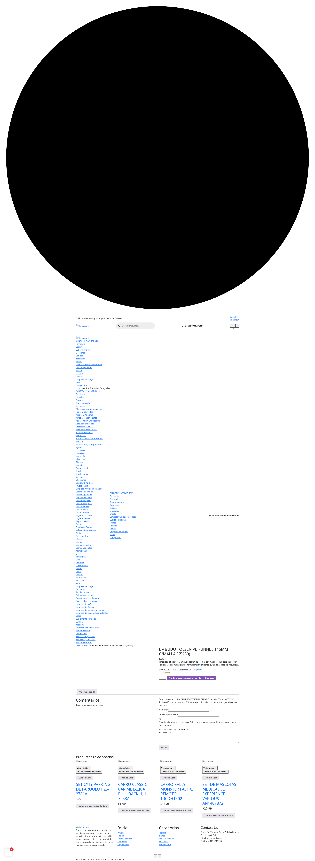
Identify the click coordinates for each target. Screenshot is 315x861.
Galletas (79, 477)
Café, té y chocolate (85, 423)
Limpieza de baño (84, 604)
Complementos (83, 468)
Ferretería (80, 344)
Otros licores (82, 565)
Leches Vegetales (84, 548)
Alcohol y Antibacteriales (87, 627)
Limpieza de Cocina (85, 607)
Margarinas (81, 550)
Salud (78, 382)
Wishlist (233, 316)
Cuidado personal (84, 367)
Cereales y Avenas (84, 426)
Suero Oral (81, 621)
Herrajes (80, 397)
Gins (78, 559)
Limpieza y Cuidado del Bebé (89, 364)
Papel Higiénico (83, 521)
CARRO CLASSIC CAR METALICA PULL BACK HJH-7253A (133, 791)
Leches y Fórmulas (84, 491)
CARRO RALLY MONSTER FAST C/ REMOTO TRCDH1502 (177, 791)
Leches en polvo (83, 545)
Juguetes (80, 465)
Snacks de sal (82, 474)
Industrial (80, 589)
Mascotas (80, 358)
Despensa (80, 352)
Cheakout (234, 319)
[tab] (87, 691)
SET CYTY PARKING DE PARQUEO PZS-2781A (93, 789)
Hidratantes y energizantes (88, 444)
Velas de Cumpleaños (86, 530)
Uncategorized (196, 669)
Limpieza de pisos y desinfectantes (92, 613)
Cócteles (80, 453)
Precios (121, 832)
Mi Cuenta (122, 841)
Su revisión (165, 732)
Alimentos (80, 462)
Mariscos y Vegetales (85, 639)
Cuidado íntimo (83, 509)
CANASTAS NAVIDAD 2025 (88, 341)
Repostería (81, 435)
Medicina (80, 624)
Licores (79, 376)
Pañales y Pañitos (84, 497)
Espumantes (81, 577)
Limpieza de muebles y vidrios (90, 610)
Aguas (79, 447)
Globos (79, 533)
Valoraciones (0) (87, 692)
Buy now (209, 678)
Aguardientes (82, 556)
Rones (79, 568)
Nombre (163, 709)
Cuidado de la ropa (85, 595)
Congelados (81, 385)
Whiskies (80, 580)
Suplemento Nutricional (87, 618)
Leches (79, 542)
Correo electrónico (168, 714)
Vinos (78, 571)
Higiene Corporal (84, 515)
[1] (234, 325)
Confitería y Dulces (84, 482)
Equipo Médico (83, 630)
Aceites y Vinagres (84, 415)
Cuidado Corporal (84, 503)
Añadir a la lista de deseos (89, 771)
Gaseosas (80, 450)
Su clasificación (167, 729)
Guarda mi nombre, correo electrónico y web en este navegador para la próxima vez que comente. (198, 723)
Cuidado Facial (82, 506)
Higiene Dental (83, 518)
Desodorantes (82, 512)
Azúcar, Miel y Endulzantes (88, 420)
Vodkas (79, 574)
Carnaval (80, 347)
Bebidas (79, 355)
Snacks (79, 361)
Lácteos (79, 373)
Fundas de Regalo (84, 527)
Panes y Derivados (84, 412)
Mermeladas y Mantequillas (89, 409)
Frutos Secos (82, 485)
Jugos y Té (80, 456)
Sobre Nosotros (125, 838)
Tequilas (80, 583)
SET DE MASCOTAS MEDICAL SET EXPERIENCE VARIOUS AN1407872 (219, 794)
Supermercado (83, 349)
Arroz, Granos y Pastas (86, 417)
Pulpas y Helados (84, 642)
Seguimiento (123, 844)
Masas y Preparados (85, 636)
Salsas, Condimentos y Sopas (89, 438)
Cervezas (80, 562)
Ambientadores (83, 592)
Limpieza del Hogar (85, 379)
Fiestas (79, 370)
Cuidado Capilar (83, 500)
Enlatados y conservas (86, 429)
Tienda (121, 835)
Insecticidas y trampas (86, 601)
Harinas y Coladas (84, 432)
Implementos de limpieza (87, 598)
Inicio (79, 645)
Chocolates (81, 480)
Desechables (82, 536)
